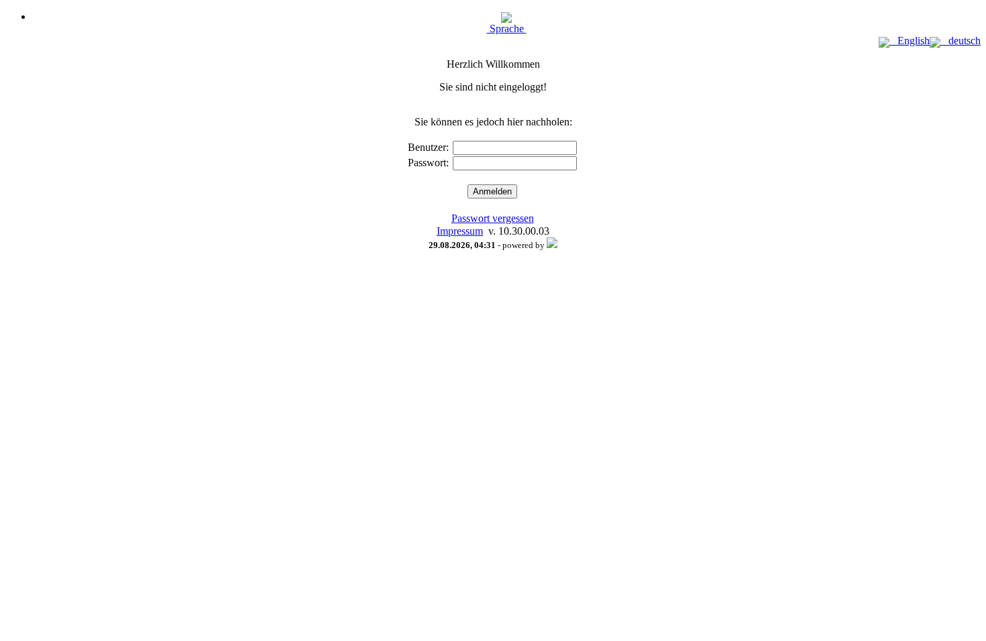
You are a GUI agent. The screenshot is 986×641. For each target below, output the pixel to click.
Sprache (507, 28)
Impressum (460, 231)
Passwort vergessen (492, 218)
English (909, 40)
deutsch (960, 40)
